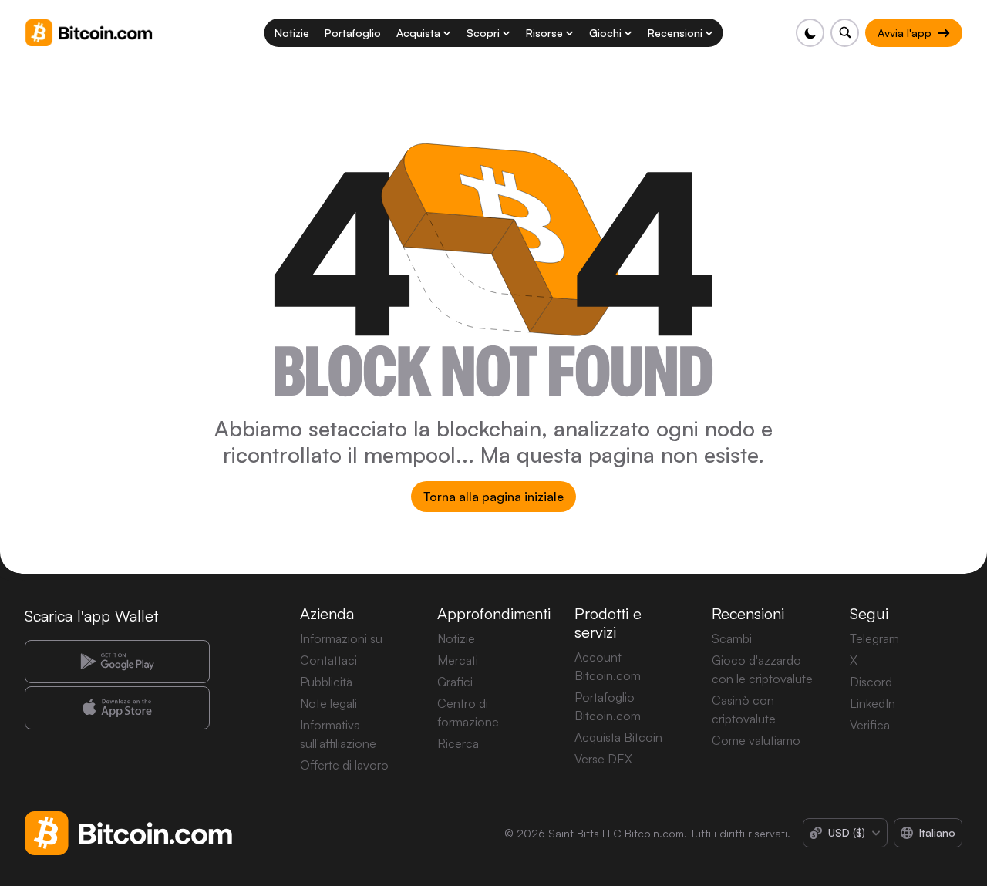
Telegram (874, 638)
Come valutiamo (756, 740)
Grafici (455, 681)
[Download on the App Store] (117, 707)
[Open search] (844, 33)
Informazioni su (341, 638)
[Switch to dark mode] (810, 33)
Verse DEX (603, 758)
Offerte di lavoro (344, 765)
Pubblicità (326, 681)
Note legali (328, 703)
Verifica (870, 725)
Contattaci (328, 660)
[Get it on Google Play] (117, 661)
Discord (871, 681)
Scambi (732, 638)
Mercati (457, 660)
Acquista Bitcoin (618, 737)
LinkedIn (872, 703)
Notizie (456, 638)
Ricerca (458, 743)
